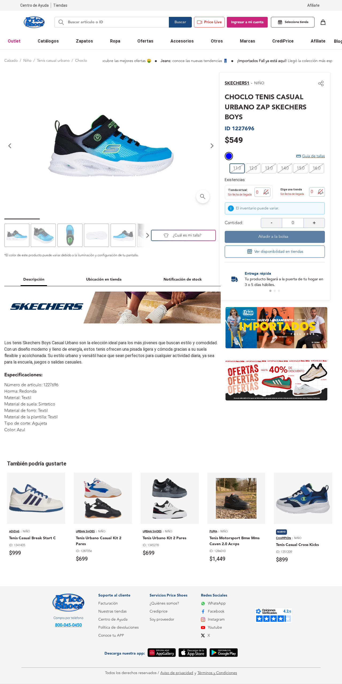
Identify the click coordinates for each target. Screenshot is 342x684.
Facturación (108, 603)
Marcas (247, 41)
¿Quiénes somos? (164, 603)
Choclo (81, 60)
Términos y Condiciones (217, 673)
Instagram (216, 619)
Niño (27, 60)
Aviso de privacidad (176, 673)
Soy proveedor (162, 619)
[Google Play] (223, 653)
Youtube (215, 627)
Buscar (180, 22)
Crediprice (159, 611)
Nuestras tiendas (112, 611)
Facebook (216, 611)
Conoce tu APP (111, 635)
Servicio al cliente (112, 659)
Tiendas (60, 5)
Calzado (11, 60)
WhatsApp (217, 603)
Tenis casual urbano (53, 60)
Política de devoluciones (118, 627)
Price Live (213, 22)
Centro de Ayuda (112, 619)
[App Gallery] (161, 653)
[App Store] (192, 653)
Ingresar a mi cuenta (247, 22)
